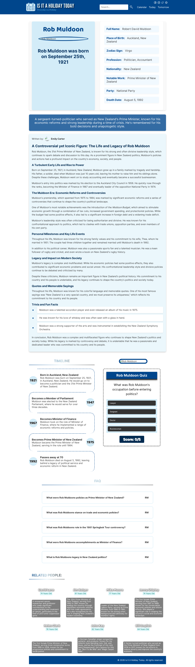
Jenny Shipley (149, 589)
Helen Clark (52, 625)
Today (152, 7)
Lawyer (113, 403)
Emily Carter (58, 138)
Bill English (143, 625)
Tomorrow (163, 7)
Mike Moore (114, 589)
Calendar (142, 7)
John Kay (97, 625)
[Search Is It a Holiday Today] (131, 7)
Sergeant (113, 412)
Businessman (115, 429)
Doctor (112, 420)
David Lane (46, 589)
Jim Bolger (80, 589)
